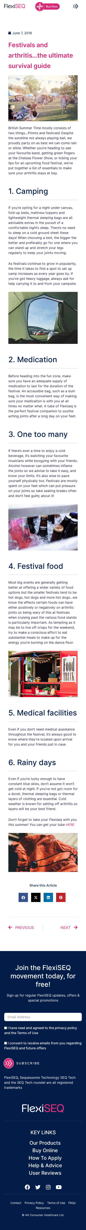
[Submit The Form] (24, 1063)
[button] (75, 7)
